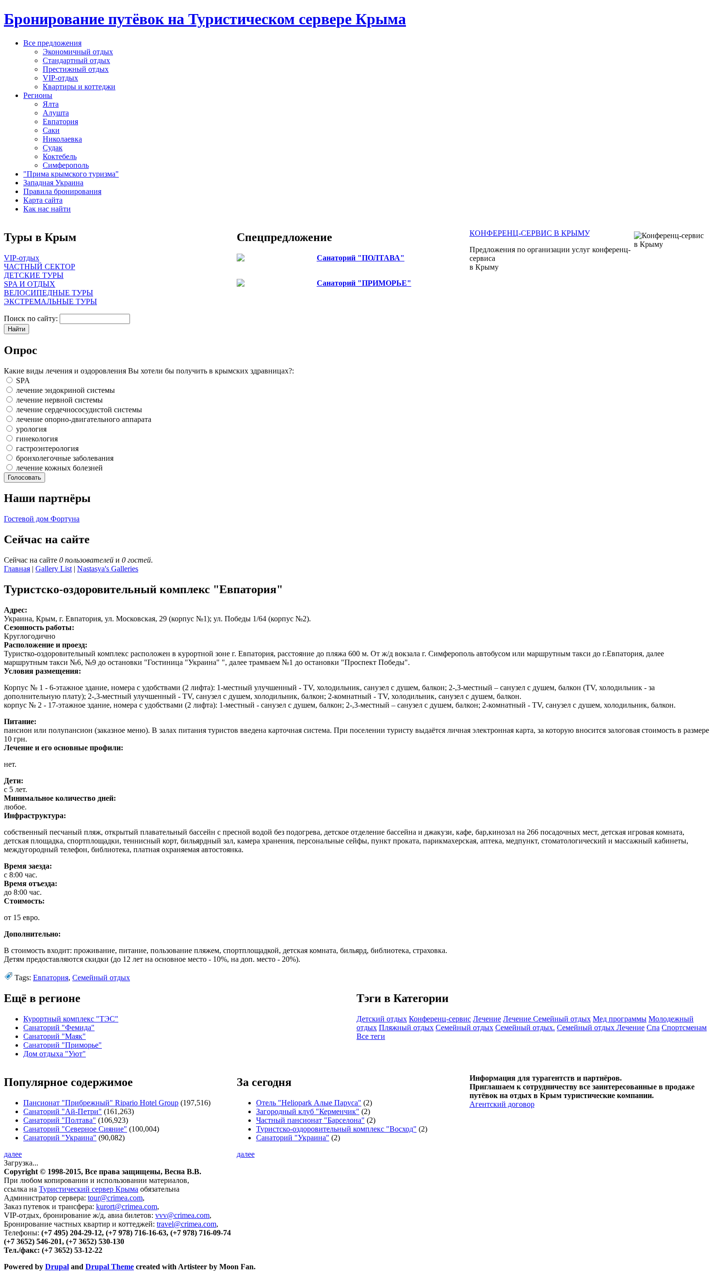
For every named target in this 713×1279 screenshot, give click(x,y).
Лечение (487, 1019)
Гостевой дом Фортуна (42, 519)
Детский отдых (381, 1019)
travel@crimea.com (186, 1224)
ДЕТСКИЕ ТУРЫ (34, 275)
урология (30, 429)
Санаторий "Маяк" (54, 1036)
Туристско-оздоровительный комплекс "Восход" (336, 1129)
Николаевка (62, 139)
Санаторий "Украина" (60, 1137)
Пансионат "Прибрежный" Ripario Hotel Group (100, 1103)
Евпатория (60, 121)
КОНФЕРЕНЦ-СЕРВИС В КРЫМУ (530, 233)
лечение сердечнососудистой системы (78, 409)
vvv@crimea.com (182, 1215)
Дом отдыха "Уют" (54, 1054)
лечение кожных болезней (58, 468)
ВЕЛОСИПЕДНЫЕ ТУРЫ (48, 293)
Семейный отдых (101, 977)
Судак (53, 148)
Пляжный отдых (406, 1027)
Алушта (56, 113)
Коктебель (60, 156)
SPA (22, 380)
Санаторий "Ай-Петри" (62, 1111)
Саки (51, 130)
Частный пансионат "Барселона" (310, 1120)
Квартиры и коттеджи (79, 86)
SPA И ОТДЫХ (29, 284)
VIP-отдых (60, 78)
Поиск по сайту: (32, 318)
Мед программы (620, 1019)
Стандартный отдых (76, 60)
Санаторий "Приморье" (62, 1045)
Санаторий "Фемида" (59, 1027)
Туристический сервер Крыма (88, 1189)
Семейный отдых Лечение (601, 1027)
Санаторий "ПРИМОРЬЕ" (364, 283)
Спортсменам (684, 1027)
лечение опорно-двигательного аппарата (82, 419)
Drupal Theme (109, 1267)
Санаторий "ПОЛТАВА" (361, 258)
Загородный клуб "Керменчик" (307, 1111)
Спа (653, 1027)
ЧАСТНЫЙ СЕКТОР (39, 266)
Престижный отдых (76, 69)
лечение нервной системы (58, 400)
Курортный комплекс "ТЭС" (70, 1019)
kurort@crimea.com (126, 1206)
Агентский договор (502, 1104)
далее (13, 1154)
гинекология (36, 439)
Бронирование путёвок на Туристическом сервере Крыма (205, 19)
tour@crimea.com (115, 1198)
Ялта (51, 104)
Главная (17, 569)
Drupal (57, 1267)
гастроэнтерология (46, 448)
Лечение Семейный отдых (547, 1019)
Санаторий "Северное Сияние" (75, 1129)
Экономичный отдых (78, 52)
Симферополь (66, 165)
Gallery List (53, 569)
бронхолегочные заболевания (63, 458)
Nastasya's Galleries (107, 569)
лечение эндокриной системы (64, 390)
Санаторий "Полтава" (59, 1120)
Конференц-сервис (440, 1019)
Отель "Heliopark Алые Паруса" (308, 1103)
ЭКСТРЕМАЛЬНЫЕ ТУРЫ (50, 301)
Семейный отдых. (525, 1027)
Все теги (370, 1036)
